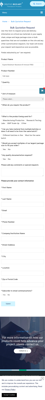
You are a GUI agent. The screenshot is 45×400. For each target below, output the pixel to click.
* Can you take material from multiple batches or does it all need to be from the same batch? (21, 130)
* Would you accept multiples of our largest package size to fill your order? (22, 144)
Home (4, 22)
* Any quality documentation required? (16, 155)
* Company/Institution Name (13, 233)
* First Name (6, 188)
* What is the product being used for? (16, 117)
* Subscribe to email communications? (16, 291)
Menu (4, 13)
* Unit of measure (8, 94)
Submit (8, 304)
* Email (4, 211)
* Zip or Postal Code (9, 279)
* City (3, 256)
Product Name (7, 59)
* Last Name (6, 199)
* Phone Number (8, 222)
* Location (5, 268)
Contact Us (22, 351)
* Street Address (8, 245)
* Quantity (5, 82)
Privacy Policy (10, 390)
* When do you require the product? (15, 105)
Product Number (8, 71)
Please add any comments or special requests (20, 165)
